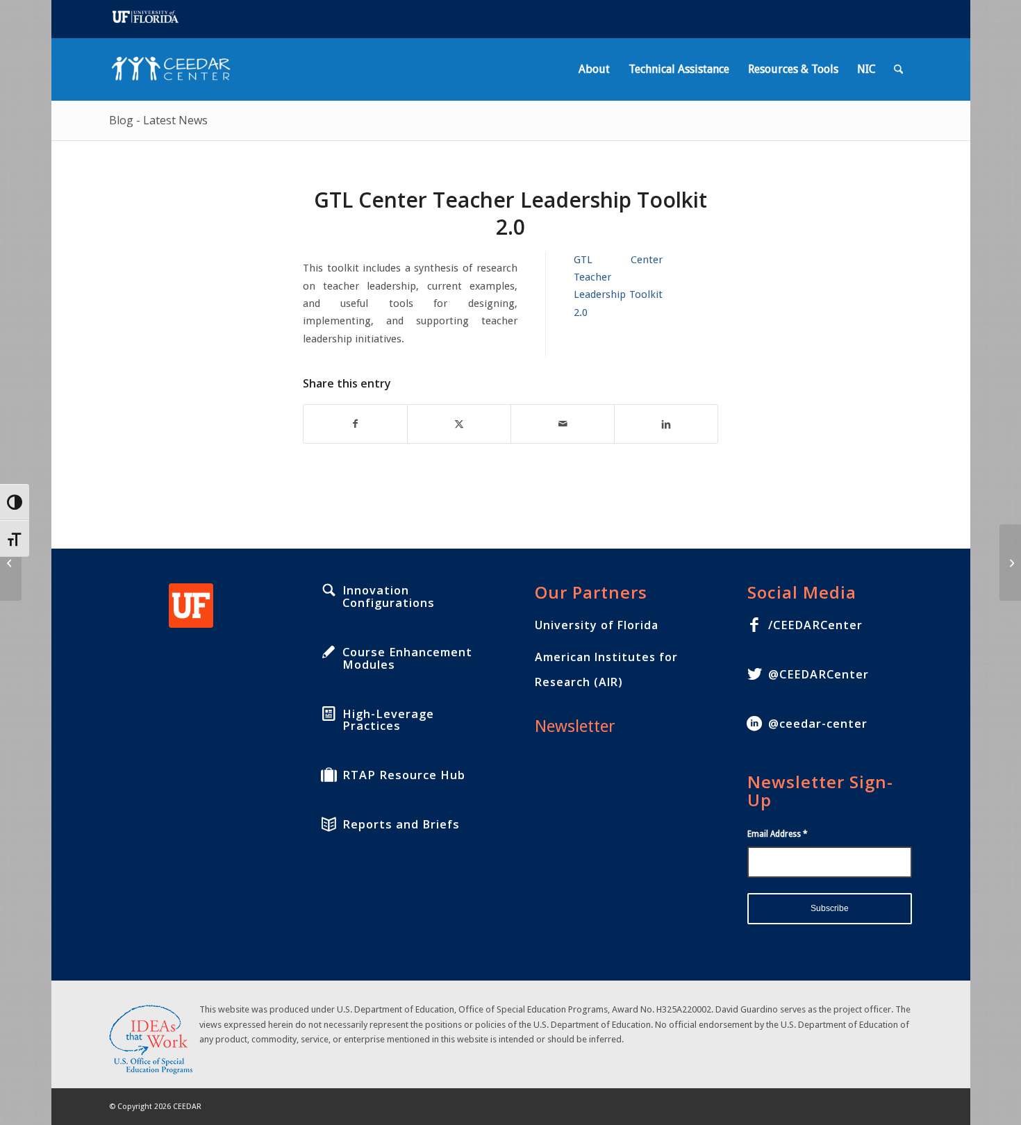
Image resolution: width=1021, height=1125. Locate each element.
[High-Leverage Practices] (328, 713)
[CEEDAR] (175, 69)
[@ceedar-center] (754, 723)
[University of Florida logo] (191, 605)
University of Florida (596, 625)
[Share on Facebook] (355, 424)
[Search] (898, 69)
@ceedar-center (818, 723)
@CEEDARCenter (818, 674)
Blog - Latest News (158, 120)
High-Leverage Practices (388, 720)
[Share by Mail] (562, 424)
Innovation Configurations (388, 596)
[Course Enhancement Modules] (328, 652)
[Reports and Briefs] (328, 824)
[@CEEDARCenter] (754, 674)
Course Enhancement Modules (407, 658)
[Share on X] (459, 424)
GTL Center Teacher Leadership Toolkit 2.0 (618, 286)
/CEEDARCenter (815, 625)
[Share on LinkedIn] (666, 424)
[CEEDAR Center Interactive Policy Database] (11, 562)
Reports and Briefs (401, 824)
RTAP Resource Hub (403, 775)
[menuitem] (594, 69)
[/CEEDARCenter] (754, 625)
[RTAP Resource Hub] (328, 775)
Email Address (777, 834)
